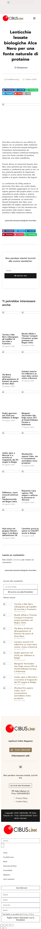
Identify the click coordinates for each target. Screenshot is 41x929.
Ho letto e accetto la (18, 914)
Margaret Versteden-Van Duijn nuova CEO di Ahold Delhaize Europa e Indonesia (30, 419)
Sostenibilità (7, 870)
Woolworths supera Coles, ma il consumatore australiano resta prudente (30, 458)
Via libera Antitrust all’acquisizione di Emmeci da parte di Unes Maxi (10, 379)
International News (10, 866)
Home (5, 853)
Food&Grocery (13, 79)
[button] (8, 90)
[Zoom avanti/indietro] (1, 925)
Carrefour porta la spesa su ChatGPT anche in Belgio (30, 531)
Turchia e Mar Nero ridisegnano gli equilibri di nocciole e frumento (10, 339)
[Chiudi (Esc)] (11, 925)
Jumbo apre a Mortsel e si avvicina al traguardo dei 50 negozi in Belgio (10, 457)
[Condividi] (8, 925)
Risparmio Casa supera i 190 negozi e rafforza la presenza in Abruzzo (30, 495)
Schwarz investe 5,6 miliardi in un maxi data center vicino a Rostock (30, 375)
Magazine (6, 875)
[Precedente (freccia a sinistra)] (1, 928)
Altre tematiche (8, 879)
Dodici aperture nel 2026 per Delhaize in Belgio (10, 415)
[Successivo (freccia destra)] (4, 928)
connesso (17, 559)
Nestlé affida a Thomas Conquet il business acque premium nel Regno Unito (30, 338)
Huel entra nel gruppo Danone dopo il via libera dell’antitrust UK (10, 532)
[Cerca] (2, 845)
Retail (5, 862)
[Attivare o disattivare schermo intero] (4, 925)
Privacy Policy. (28, 914)
